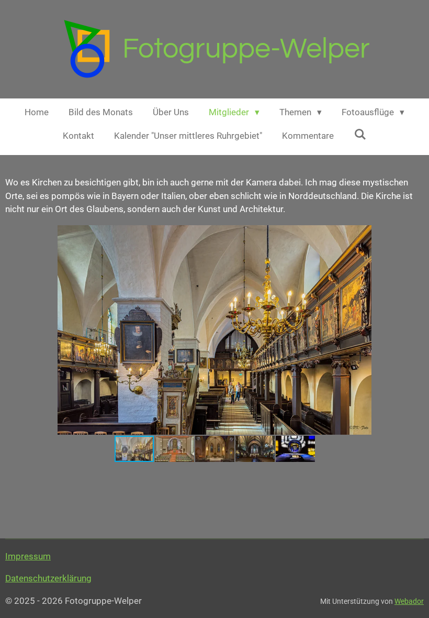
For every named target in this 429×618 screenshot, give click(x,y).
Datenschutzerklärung (48, 578)
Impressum (28, 556)
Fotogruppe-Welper (246, 49)
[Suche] (360, 134)
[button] (414, 234)
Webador (409, 601)
